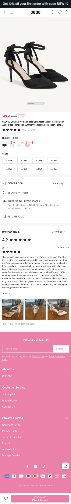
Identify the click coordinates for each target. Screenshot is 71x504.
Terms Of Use (38, 356)
